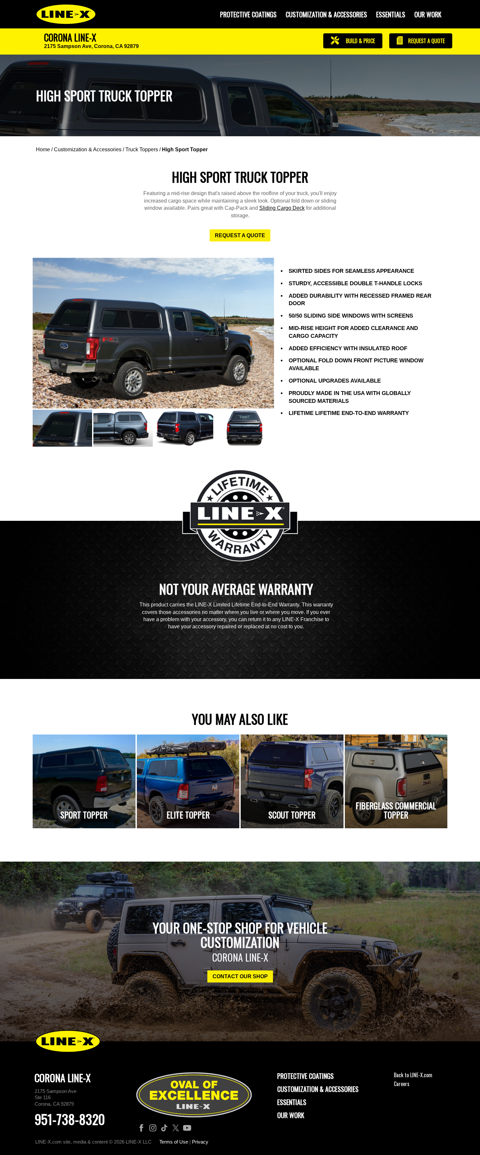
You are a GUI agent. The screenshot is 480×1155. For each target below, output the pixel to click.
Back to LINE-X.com (413, 1075)
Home (43, 149)
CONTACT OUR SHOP (240, 976)
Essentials (390, 14)
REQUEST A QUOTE (240, 235)
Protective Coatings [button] (248, 14)
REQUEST (426, 41)
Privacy (200, 1142)
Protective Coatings (305, 1076)
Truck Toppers (141, 149)
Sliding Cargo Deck (282, 208)
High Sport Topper (185, 149)
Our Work (427, 14)
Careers (401, 1084)
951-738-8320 (70, 1119)
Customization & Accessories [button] (326, 14)
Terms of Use (173, 1142)
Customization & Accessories (87, 149)
